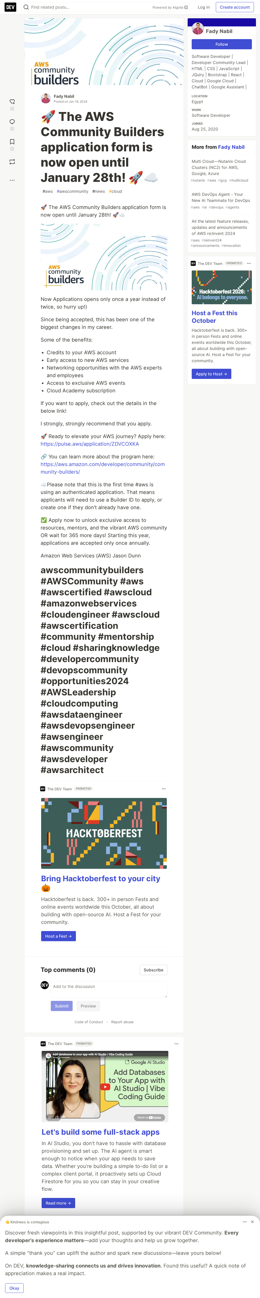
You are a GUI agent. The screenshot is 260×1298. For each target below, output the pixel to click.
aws (48, 191)
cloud (115, 191)
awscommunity (72, 191)
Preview (88, 1005)
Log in (204, 7)
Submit (62, 1005)
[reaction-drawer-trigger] (12, 104)
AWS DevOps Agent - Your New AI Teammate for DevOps (220, 200)
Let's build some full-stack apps (101, 1131)
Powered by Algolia (168, 7)
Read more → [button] (58, 1203)
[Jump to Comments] (12, 124)
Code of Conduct (89, 1022)
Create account (235, 7)
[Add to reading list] (12, 144)
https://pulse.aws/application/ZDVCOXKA (90, 444)
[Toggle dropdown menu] (164, 789)
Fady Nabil (64, 96)
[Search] (26, 7)
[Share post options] (12, 180)
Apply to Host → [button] (211, 373)
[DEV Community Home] (10, 7)
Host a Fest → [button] (58, 936)
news (98, 191)
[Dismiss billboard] (252, 1222)
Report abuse (122, 1022)
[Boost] (12, 161)
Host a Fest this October (214, 316)
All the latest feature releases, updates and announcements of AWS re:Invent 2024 (220, 233)
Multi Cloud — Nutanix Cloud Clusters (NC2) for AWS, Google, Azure (219, 170)
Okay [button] (14, 1288)
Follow (222, 44)
